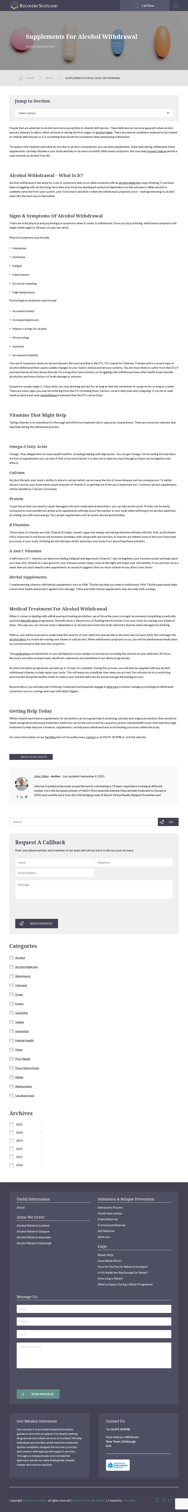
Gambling (21, 1012)
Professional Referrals (112, 1225)
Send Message (41, 923)
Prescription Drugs (27, 1068)
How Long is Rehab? (110, 1278)
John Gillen (41, 776)
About (21, 1207)
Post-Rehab (22, 1058)
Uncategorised (24, 1095)
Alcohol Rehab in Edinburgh (34, 1243)
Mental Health (24, 1040)
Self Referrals (106, 1231)
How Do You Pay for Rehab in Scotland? (123, 1266)
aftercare (112, 686)
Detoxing (21, 985)
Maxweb (129, 1500)
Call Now (147, 5)
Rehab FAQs (105, 1255)
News (19, 1049)
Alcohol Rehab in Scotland (33, 1225)
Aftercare (104, 1236)
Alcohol (20, 957)
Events (19, 1003)
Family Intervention (110, 1213)
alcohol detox (17, 639)
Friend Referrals (108, 1219)
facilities (50, 737)
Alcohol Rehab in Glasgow (33, 1231)
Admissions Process (110, 1207)
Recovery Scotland (35, 1500)
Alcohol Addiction (26, 966)
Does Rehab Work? (110, 1260)
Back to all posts (34, 756)
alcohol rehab (104, 132)
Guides (19, 1022)
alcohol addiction (129, 182)
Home (30, 78)
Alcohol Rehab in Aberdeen (34, 1237)
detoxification (29, 620)
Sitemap (100, 1500)
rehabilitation (48, 395)
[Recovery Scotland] (62, 5)
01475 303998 (120, 1429)
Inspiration (22, 1031)
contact (91, 737)
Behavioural (22, 976)
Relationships (23, 1086)
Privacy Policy (82, 1500)
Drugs (19, 994)
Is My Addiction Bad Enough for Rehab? (123, 1272)
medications (22, 653)
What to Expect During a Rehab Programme (125, 1284)
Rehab (19, 1077)
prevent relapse (156, 151)
